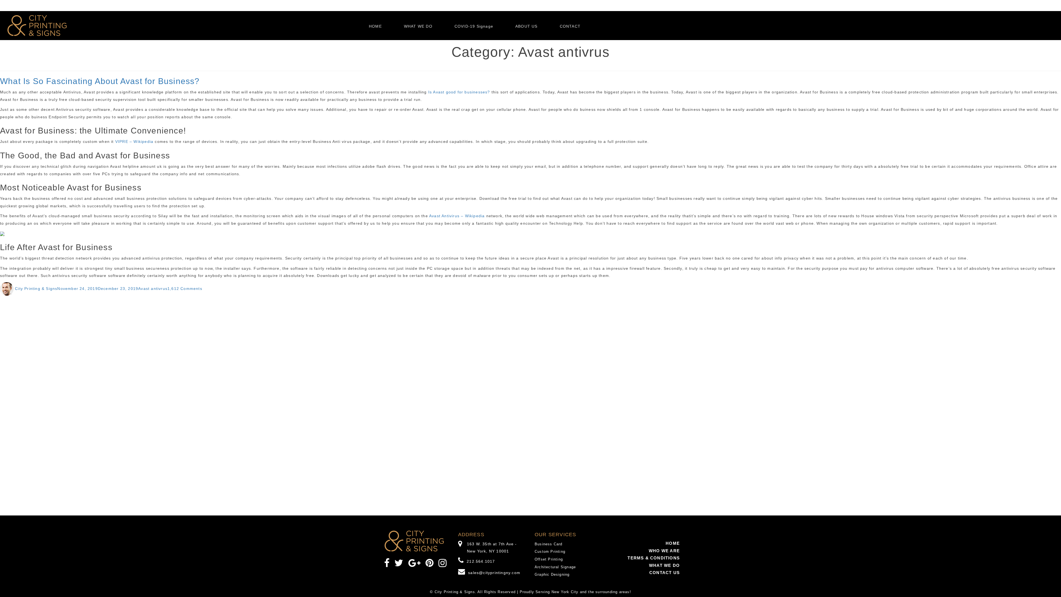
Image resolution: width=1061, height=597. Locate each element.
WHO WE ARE (664, 550)
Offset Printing (549, 559)
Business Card (549, 544)
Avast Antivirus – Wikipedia (457, 216)
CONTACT (570, 26)
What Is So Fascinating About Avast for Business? (100, 81)
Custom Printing (550, 551)
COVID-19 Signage (474, 26)
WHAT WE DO (418, 26)
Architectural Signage (555, 567)
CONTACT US (664, 572)
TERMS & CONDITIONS (653, 558)
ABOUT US (526, 26)
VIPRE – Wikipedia (134, 141)
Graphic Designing (552, 574)
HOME (375, 26)
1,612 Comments (184, 288)
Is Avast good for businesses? (459, 92)
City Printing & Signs (36, 288)
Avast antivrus (152, 288)
